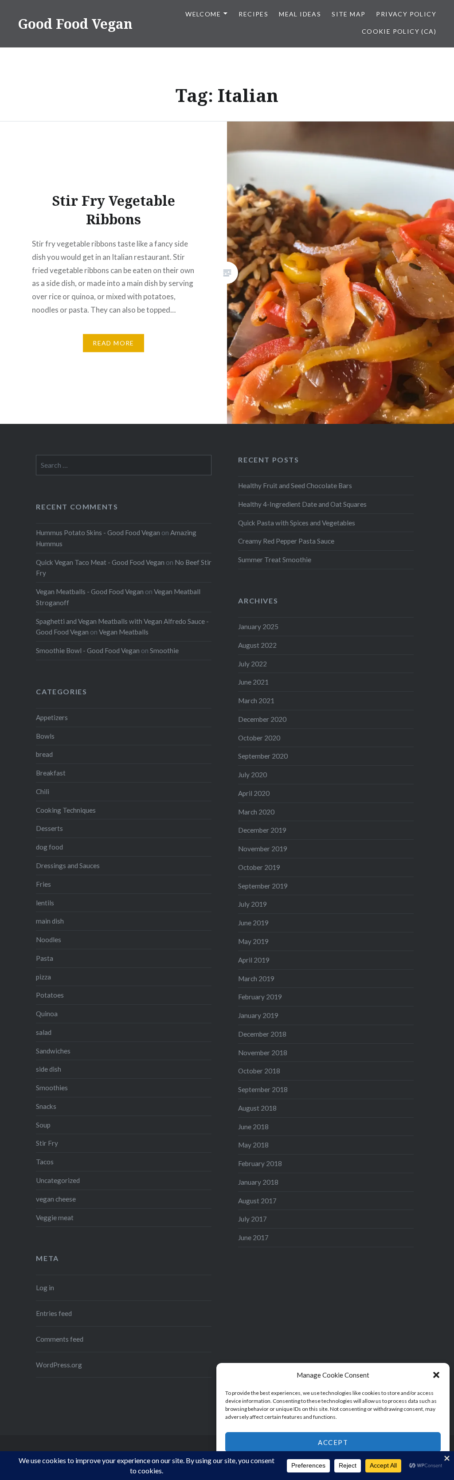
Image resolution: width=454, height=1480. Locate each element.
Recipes (253, 14)
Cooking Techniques (66, 810)
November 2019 (262, 849)
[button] (436, 1374)
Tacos (45, 1162)
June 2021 (253, 682)
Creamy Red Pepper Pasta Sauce (286, 541)
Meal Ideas (300, 14)
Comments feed (59, 1339)
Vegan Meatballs (124, 632)
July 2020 (252, 775)
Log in (45, 1288)
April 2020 (254, 793)
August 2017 (257, 1201)
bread (44, 754)
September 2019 (263, 886)
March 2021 (256, 701)
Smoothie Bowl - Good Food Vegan (88, 650)
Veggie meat (55, 1218)
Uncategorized (58, 1180)
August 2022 (257, 645)
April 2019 (254, 960)
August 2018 (257, 1108)
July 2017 (252, 1219)
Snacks (46, 1106)
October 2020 (259, 738)
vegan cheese (56, 1199)
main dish (50, 921)
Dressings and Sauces (68, 865)
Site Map (348, 14)
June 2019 (253, 923)
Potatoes (50, 995)
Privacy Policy (406, 14)
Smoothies (52, 1088)
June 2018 (253, 1127)
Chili (42, 791)
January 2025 (258, 626)
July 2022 (252, 664)
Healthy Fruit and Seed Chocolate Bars (295, 485)
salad (43, 1032)
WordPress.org (59, 1365)
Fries (43, 884)
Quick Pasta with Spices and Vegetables (296, 523)
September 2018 (263, 1089)
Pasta (44, 958)
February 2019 (260, 997)
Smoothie (164, 650)
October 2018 (259, 1071)
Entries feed (54, 1313)
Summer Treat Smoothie (274, 560)
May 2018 (253, 1145)
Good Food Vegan (75, 24)
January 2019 (258, 1015)
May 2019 (253, 941)
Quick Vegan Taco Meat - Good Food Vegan (100, 562)
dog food (49, 847)
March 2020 (256, 812)
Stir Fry (47, 1143)
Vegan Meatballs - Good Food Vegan (90, 591)
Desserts (49, 828)
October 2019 (259, 867)
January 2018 (258, 1182)
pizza (43, 977)
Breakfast (51, 773)
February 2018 (260, 1163)
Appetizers (52, 717)
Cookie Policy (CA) (399, 31)
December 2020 (262, 719)
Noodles (48, 940)
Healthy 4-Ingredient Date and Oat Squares (302, 504)
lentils (45, 903)
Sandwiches (53, 1051)
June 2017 (253, 1237)
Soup (43, 1125)
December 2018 (262, 1034)
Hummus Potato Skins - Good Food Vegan (98, 532)
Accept (333, 1442)
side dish (48, 1069)
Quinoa (47, 1014)
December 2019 (262, 830)
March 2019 (256, 979)
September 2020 (263, 756)
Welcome (203, 14)
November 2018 (262, 1053)
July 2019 (252, 904)
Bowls (45, 736)
